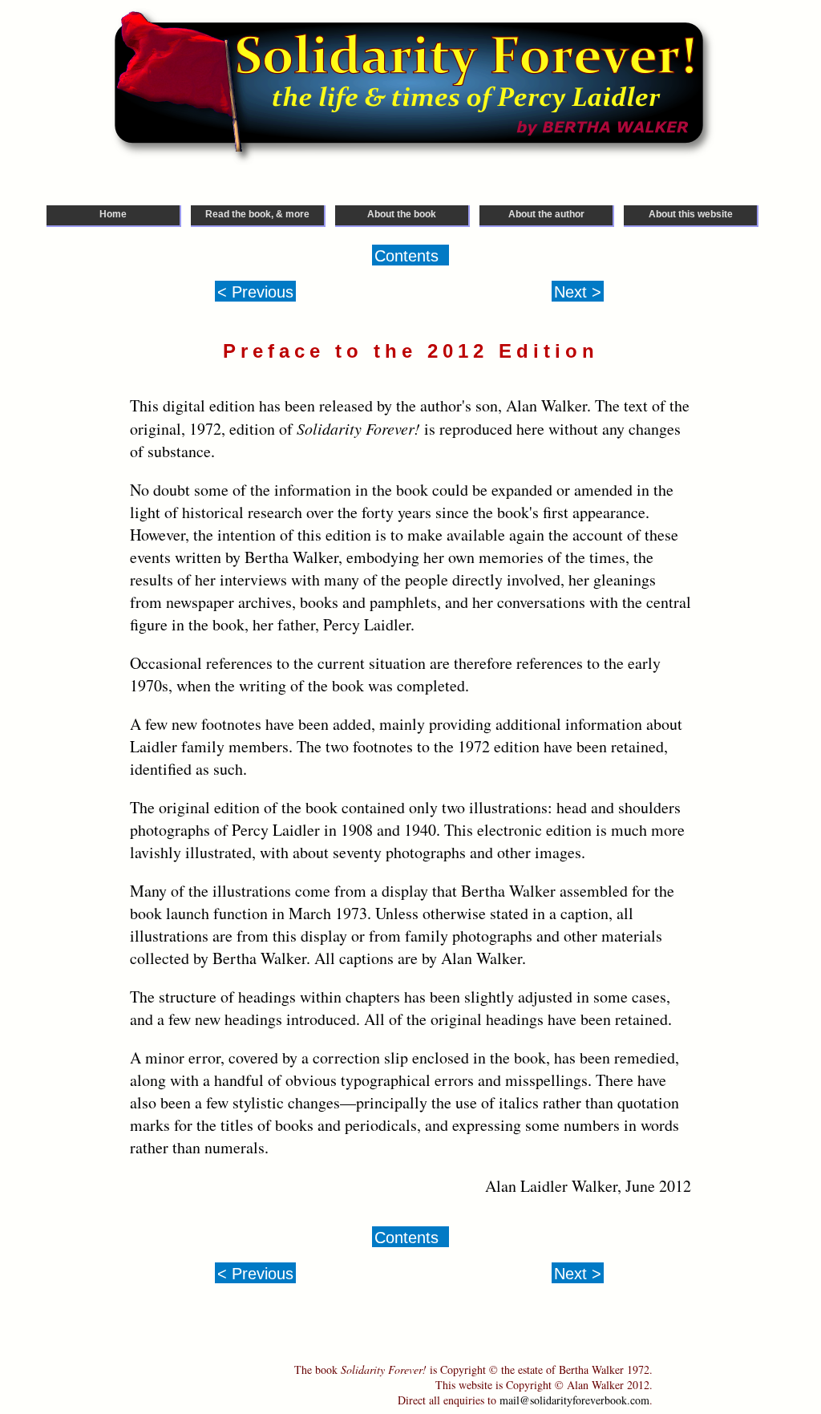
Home (113, 214)
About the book (401, 214)
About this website (691, 214)
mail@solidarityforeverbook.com (574, 1400)
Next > (577, 292)
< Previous (255, 292)
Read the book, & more (257, 214)
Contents (406, 256)
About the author (546, 214)
